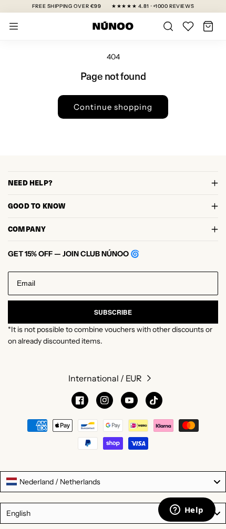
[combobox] (113, 481)
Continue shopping (113, 107)
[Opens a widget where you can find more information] (186, 510)
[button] (208, 26)
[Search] (168, 26)
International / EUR (105, 378)
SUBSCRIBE (113, 312)
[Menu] (14, 26)
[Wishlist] (188, 26)
